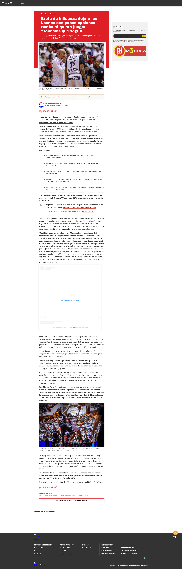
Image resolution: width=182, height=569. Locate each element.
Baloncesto (52, 14)
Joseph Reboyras (55, 103)
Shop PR (63, 551)
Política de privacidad (138, 40)
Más (22, 3)
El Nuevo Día (39, 548)
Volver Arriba (174, 537)
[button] (44, 111)
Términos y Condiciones (129, 550)
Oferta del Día (65, 548)
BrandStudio (87, 548)
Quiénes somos (106, 550)
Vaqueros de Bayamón (67, 495)
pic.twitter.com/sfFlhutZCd (85, 207)
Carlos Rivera (83, 495)
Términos (130, 40)
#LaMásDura (68, 207)
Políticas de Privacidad (129, 553)
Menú (7, 3)
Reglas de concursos (128, 547)
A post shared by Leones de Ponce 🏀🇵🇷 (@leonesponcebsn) (70, 327)
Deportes (44, 14)
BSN (40, 495)
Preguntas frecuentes (108, 553)
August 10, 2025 (88, 211)
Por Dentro (38, 554)
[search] (179, 3)
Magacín (37, 551)
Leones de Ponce (51, 495)
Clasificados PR (66, 554)
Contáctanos (105, 547)
